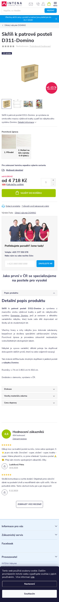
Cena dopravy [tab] (10, 402)
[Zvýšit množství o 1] (53, 180)
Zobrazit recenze (20, 439)
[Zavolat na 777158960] (38, 4)
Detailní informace (26, 122)
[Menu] (55, 4)
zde (32, 577)
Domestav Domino (19, 315)
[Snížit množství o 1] (53, 184)
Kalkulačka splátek (15, 184)
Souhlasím (29, 593)
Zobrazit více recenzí (29, 504)
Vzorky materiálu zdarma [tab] (15, 396)
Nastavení (29, 583)
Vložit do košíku (31, 193)
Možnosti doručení (14, 170)
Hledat (50, 10)
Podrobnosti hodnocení (40, 46)
